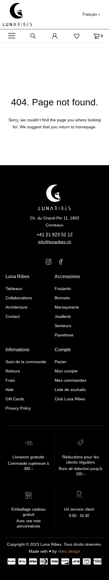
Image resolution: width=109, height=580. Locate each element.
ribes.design (69, 551)
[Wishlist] (77, 36)
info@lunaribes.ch (54, 241)
